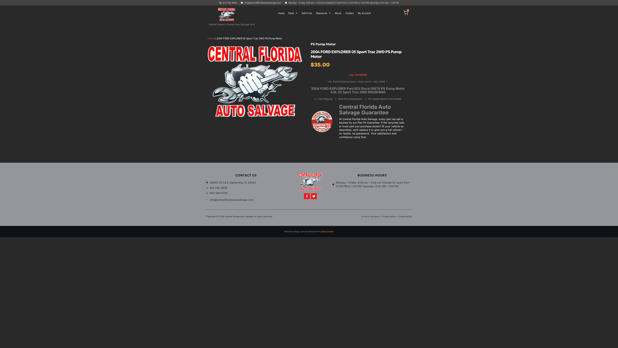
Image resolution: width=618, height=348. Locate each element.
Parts (291, 13)
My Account (364, 13)
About (338, 13)
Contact (349, 13)
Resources (321, 13)
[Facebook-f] (307, 196)
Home (281, 13)
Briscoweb (328, 231)
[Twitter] (314, 196)
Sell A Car (307, 13)
